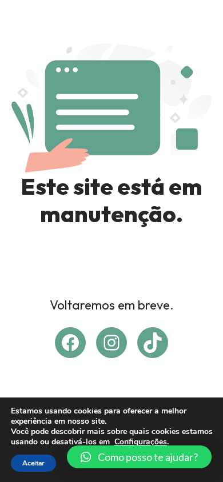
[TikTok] (152, 342)
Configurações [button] (140, 441)
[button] (139, 456)
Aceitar (33, 463)
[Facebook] (70, 342)
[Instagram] (111, 342)
